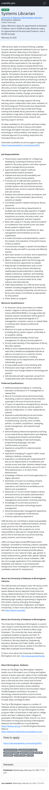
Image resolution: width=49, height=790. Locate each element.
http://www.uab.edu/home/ (33, 656)
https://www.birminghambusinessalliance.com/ (21, 731)
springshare (8, 755)
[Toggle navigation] (44, 3)
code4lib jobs (8, 3)
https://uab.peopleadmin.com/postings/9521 (20, 145)
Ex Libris (30, 755)
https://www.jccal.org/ (11, 726)
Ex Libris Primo (20, 755)
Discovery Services (10, 750)
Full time (5, 10)
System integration (27, 753)
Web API (39, 753)
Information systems (11, 753)
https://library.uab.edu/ (15, 610)
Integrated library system (27, 750)
